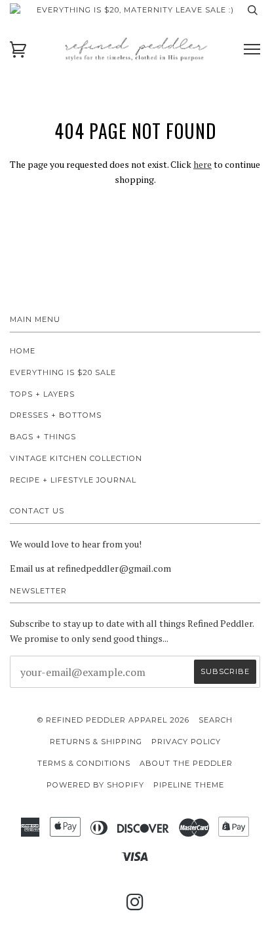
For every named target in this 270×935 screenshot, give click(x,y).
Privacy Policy (186, 741)
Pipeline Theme (188, 784)
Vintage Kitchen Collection (76, 458)
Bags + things (43, 436)
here (202, 164)
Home (22, 350)
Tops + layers (42, 394)
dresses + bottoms (56, 415)
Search (216, 720)
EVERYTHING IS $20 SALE (63, 372)
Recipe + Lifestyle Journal (73, 480)
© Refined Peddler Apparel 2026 (113, 720)
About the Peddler (186, 763)
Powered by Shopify (95, 784)
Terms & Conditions (83, 763)
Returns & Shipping (96, 741)
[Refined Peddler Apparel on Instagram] (135, 906)
